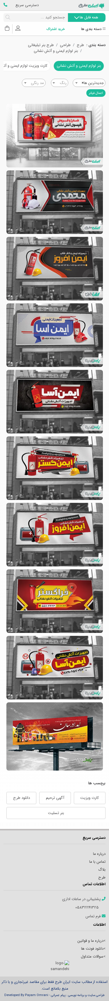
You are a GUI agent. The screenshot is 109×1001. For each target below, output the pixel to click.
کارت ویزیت (89, 798)
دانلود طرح (21, 798)
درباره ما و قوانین (90, 941)
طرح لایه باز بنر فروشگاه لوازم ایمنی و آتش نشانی (54, 202)
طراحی (65, 45)
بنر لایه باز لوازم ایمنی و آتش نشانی (54, 534)
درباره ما (99, 854)
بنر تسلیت (56, 813)
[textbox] (59, 83)
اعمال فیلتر (96, 93)
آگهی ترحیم (55, 798)
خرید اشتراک (55, 29)
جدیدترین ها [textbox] (93, 83)
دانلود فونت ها (92, 949)
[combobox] (89, 83)
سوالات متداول (92, 956)
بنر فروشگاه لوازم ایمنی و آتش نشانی (54, 135)
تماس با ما (97, 862)
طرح (80, 45)
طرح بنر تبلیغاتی (41, 45)
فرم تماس (93, 916)
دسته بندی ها (92, 29)
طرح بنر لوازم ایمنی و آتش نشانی (54, 268)
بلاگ (102, 870)
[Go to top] (93, 988)
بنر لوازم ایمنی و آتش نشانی (56, 51)
